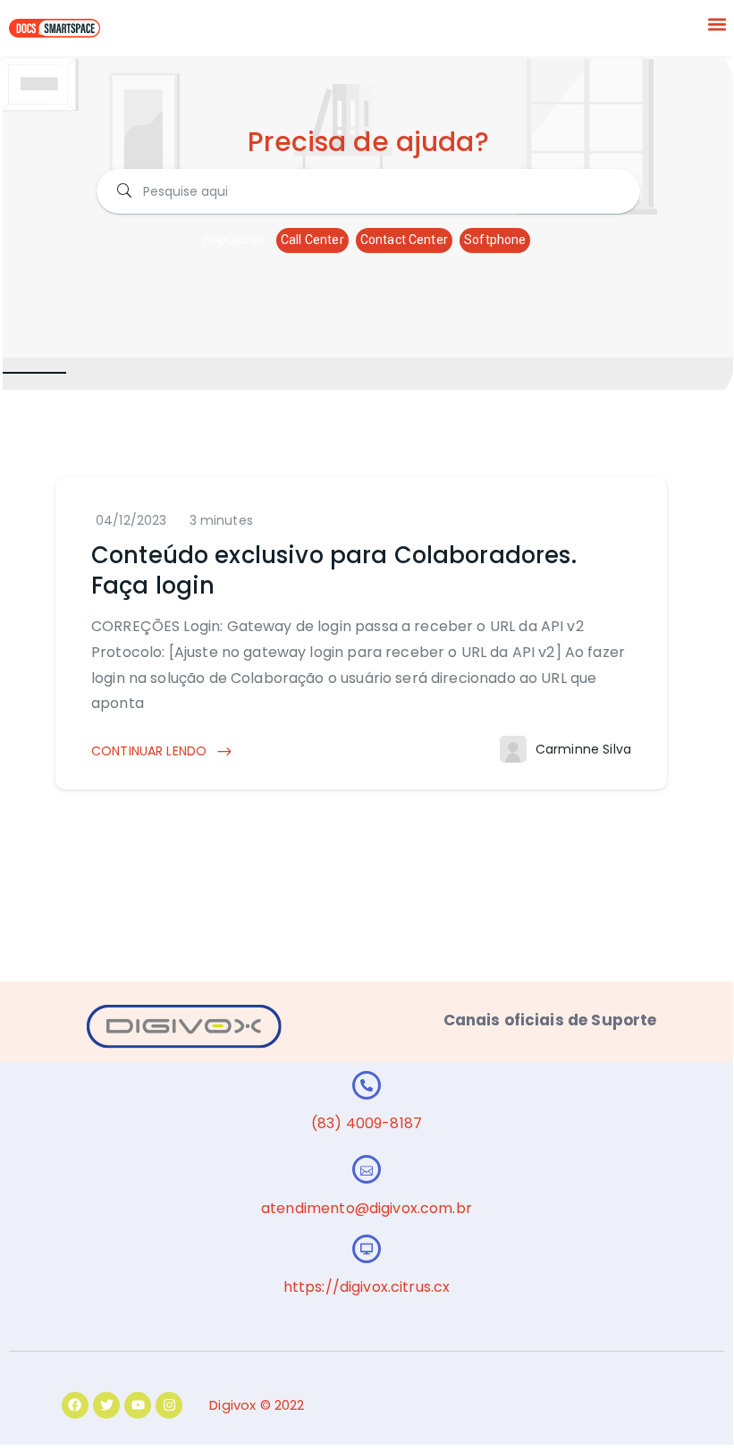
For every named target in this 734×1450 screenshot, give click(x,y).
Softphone (495, 239)
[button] (717, 23)
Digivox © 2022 (256, 1404)
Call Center (312, 239)
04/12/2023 (131, 520)
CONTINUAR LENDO (150, 751)
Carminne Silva (583, 749)
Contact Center (404, 239)
